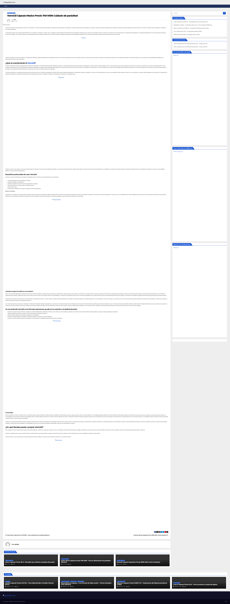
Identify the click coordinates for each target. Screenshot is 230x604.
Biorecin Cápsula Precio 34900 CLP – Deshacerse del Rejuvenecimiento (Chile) (191, 28)
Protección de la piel (121, 581)
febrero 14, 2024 (10, 586)
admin (14, 19)
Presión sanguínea (80, 581)
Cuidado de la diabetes (65, 581)
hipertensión (7, 581)
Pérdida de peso (73, 581)
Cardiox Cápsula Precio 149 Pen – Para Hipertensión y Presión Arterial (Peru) (191, 21)
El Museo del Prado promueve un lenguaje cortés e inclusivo (187, 34)
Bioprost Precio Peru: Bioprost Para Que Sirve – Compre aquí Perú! (192, 43)
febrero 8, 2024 (65, 586)
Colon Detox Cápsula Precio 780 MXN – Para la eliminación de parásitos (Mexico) (28, 535)
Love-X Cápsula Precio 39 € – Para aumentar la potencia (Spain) (188, 31)
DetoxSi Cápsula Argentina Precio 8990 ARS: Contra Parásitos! (150, 535)
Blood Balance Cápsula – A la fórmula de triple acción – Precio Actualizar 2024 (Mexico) (193, 25)
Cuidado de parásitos (9, 560)
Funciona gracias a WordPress (8, 601)
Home (5, 6)
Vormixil (31, 63)
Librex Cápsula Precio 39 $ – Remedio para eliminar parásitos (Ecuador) (30, 562)
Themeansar (23, 601)
